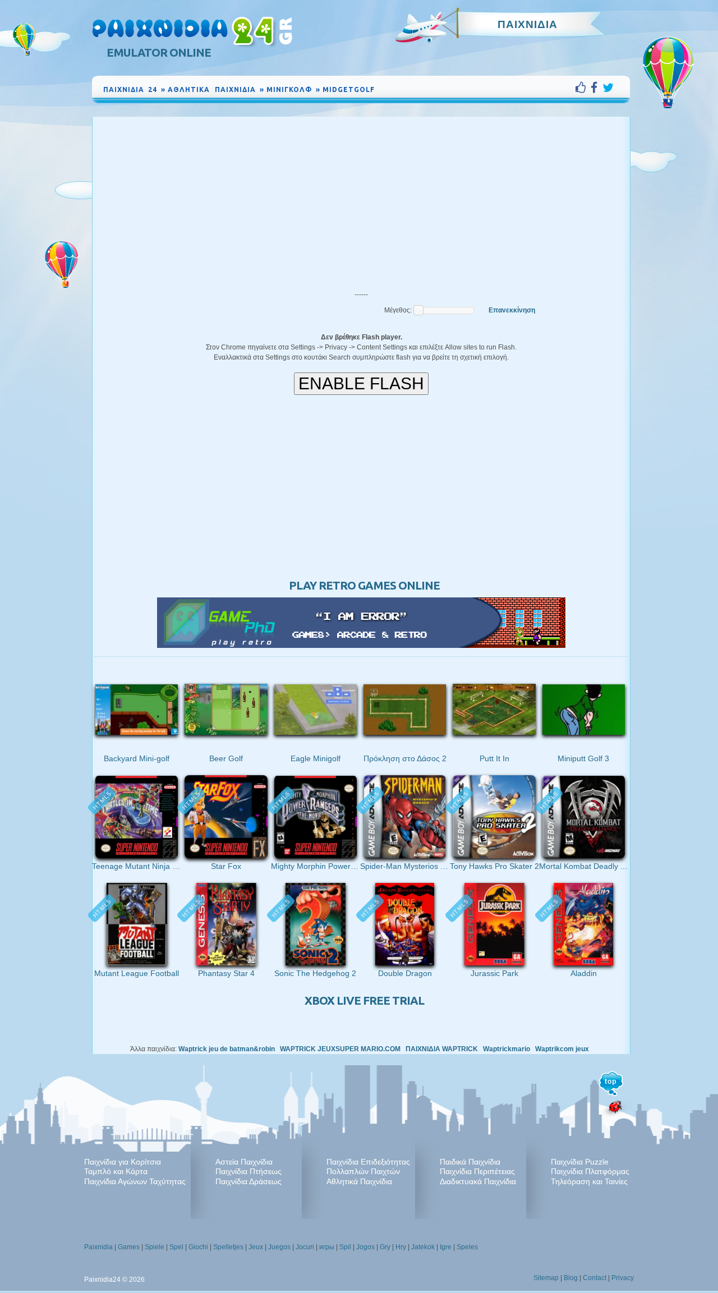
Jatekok (423, 1247)
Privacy (622, 1278)
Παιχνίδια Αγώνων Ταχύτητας (135, 1181)
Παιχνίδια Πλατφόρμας (590, 1171)
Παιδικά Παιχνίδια (470, 1161)
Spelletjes (228, 1247)
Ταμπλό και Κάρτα (116, 1171)
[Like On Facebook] (583, 87)
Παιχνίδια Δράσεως (248, 1181)
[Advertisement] (361, 200)
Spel (176, 1247)
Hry (400, 1247)
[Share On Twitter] (608, 87)
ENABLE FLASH (361, 383)
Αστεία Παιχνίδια (244, 1161)
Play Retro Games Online (364, 585)
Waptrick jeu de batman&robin (226, 1049)
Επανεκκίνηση (512, 310)
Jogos (365, 1247)
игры (326, 1247)
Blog (571, 1278)
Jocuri (305, 1247)
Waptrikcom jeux (562, 1049)
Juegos (279, 1247)
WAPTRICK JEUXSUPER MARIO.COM (340, 1049)
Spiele (154, 1247)
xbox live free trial (364, 1000)
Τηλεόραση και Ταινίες (589, 1181)
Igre (446, 1247)
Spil (345, 1247)
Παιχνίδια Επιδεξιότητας (368, 1161)
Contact (594, 1278)
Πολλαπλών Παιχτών (363, 1171)
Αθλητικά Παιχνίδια (359, 1181)
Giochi (198, 1247)
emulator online (159, 52)
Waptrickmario (506, 1049)
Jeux (255, 1247)
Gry (385, 1247)
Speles (467, 1247)
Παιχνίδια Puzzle (580, 1161)
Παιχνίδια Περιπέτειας (477, 1171)
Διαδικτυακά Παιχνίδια (478, 1181)
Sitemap (546, 1278)
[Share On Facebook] (596, 87)
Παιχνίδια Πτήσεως (248, 1171)
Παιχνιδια (528, 24)
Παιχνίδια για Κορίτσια (122, 1161)
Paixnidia (98, 1247)
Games (129, 1247)
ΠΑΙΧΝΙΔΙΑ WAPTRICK (442, 1049)
